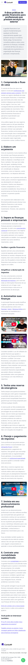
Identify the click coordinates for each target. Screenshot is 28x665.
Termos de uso (4, 652)
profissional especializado (17, 458)
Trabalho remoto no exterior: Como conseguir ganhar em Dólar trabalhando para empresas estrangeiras (13, 630)
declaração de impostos (8, 280)
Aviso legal (24, 652)
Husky (9, 309)
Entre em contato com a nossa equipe (12, 606)
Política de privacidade (14, 652)
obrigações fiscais (6, 447)
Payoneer (4, 309)
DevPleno (10, 661)
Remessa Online (18, 309)
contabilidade (14, 561)
